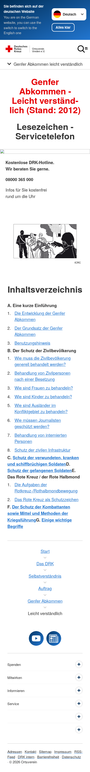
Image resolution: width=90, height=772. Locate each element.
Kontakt (30, 751)
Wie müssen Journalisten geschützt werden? (38, 423)
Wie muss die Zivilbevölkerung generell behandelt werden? (43, 361)
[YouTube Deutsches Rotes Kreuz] (36, 638)
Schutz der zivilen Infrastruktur (42, 450)
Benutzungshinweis (32, 343)
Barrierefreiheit (48, 756)
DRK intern (26, 756)
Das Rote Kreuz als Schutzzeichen (46, 499)
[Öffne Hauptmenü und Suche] (82, 49)
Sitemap (45, 751)
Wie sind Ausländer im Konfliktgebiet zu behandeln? (41, 408)
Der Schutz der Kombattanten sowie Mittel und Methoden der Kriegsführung (38, 513)
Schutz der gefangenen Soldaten (39, 470)
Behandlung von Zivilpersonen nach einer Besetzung (42, 376)
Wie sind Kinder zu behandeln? (43, 396)
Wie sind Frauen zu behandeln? (44, 388)
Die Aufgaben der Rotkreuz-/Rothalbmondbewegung (46, 487)
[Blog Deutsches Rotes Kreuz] (53, 638)
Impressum (63, 751)
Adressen (14, 751)
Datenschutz (71, 756)
